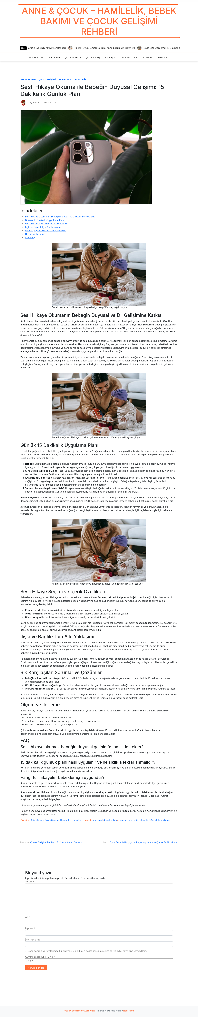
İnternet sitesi (32, 939)
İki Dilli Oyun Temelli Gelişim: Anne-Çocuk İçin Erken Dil (63, 48)
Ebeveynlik (111, 57)
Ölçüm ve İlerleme (35, 234)
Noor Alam (128, 1010)
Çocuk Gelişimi (73, 57)
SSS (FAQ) (30, 237)
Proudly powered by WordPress (79, 1010)
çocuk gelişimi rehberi (129, 820)
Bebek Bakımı (36, 57)
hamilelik (145, 820)
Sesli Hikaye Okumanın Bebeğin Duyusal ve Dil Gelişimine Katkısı (60, 216)
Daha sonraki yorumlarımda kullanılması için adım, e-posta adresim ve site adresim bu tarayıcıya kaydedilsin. (87, 951)
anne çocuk (97, 820)
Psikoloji (162, 57)
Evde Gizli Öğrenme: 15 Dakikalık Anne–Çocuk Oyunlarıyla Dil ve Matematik (143, 48)
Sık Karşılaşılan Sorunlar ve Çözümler (45, 230)
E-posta (30, 928)
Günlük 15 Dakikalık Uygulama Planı (45, 220)
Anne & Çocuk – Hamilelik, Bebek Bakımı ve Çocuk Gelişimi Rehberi (99, 21)
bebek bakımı (110, 820)
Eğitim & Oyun (130, 57)
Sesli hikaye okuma (160, 820)
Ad (27, 917)
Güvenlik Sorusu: (40, 956)
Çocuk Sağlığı (93, 57)
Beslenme (54, 57)
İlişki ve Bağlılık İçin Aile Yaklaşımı (43, 227)
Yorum (29, 881)
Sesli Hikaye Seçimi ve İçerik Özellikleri (46, 223)
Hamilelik (147, 57)
